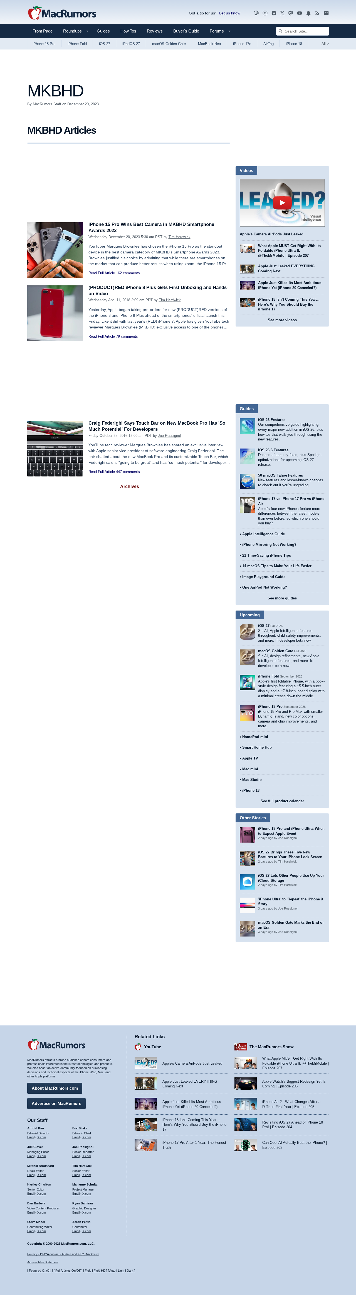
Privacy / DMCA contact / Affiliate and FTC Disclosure (63, 1254)
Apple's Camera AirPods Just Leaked (271, 234)
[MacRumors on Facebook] (274, 13)
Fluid (88, 1270)
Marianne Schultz (85, 1184)
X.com (41, 1137)
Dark (130, 1270)
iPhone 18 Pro (44, 44)
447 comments (128, 472)
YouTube (152, 1046)
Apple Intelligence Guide (263, 534)
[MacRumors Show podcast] (256, 13)
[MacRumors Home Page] (62, 13)
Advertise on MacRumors (56, 1103)
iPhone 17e (242, 44)
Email (30, 1137)
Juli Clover (35, 1147)
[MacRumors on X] (282, 13)
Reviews (155, 31)
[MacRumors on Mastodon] (290, 13)
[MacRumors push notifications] (308, 13)
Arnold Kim (35, 1128)
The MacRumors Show (271, 1046)
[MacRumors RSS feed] (317, 13)
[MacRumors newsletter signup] (326, 13)
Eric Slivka (79, 1128)
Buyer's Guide (186, 31)
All (325, 44)
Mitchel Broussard (40, 1165)
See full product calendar (282, 801)
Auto (112, 1270)
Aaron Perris (81, 1222)
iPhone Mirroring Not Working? (269, 544)
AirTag (268, 44)
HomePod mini (255, 737)
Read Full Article (101, 273)
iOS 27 (104, 44)
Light (121, 1270)
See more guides (282, 598)
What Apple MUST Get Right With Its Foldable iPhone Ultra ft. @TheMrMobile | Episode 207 (289, 251)
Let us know (229, 13)
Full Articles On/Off (68, 1270)
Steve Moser (36, 1222)
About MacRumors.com (55, 1088)
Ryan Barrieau (82, 1203)
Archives (129, 486)
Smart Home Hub (257, 747)
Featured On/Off (40, 1270)
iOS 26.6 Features (273, 450)
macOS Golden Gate (169, 44)
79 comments (127, 336)
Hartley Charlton (39, 1184)
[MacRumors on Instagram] (265, 13)
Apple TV (250, 758)
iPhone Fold (77, 44)
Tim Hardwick (180, 237)
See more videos (282, 320)
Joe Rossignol (169, 436)
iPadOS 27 (131, 44)
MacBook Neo (209, 44)
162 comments (128, 273)
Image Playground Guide (263, 577)
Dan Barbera (36, 1203)
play (282, 203)
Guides (103, 31)
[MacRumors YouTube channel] (299, 13)
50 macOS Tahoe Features (280, 475)
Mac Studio (252, 780)
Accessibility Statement (42, 1262)
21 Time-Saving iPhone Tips (266, 555)
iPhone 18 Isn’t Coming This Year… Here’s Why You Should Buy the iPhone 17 (289, 304)
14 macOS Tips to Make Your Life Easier (277, 566)
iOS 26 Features (271, 420)
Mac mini (250, 769)
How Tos (128, 31)
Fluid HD (99, 1270)
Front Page (43, 31)
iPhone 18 (294, 44)
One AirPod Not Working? (264, 587)
